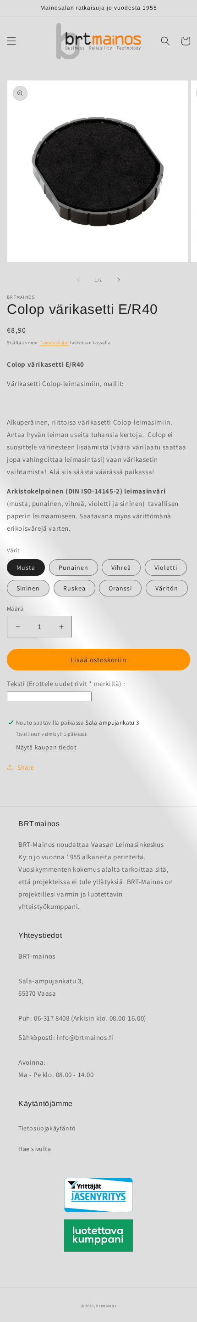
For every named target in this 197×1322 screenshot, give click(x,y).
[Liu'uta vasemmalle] (78, 280)
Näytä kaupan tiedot (46, 747)
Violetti (165, 567)
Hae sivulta (34, 1149)
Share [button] (25, 767)
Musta (25, 567)
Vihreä (121, 567)
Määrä (15, 609)
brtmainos (106, 1305)
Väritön (166, 588)
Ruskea (74, 588)
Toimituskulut (54, 343)
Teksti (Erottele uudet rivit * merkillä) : (66, 683)
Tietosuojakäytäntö (47, 1128)
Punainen (73, 567)
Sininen (28, 588)
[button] (11, 41)
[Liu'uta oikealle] (119, 280)
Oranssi (120, 588)
